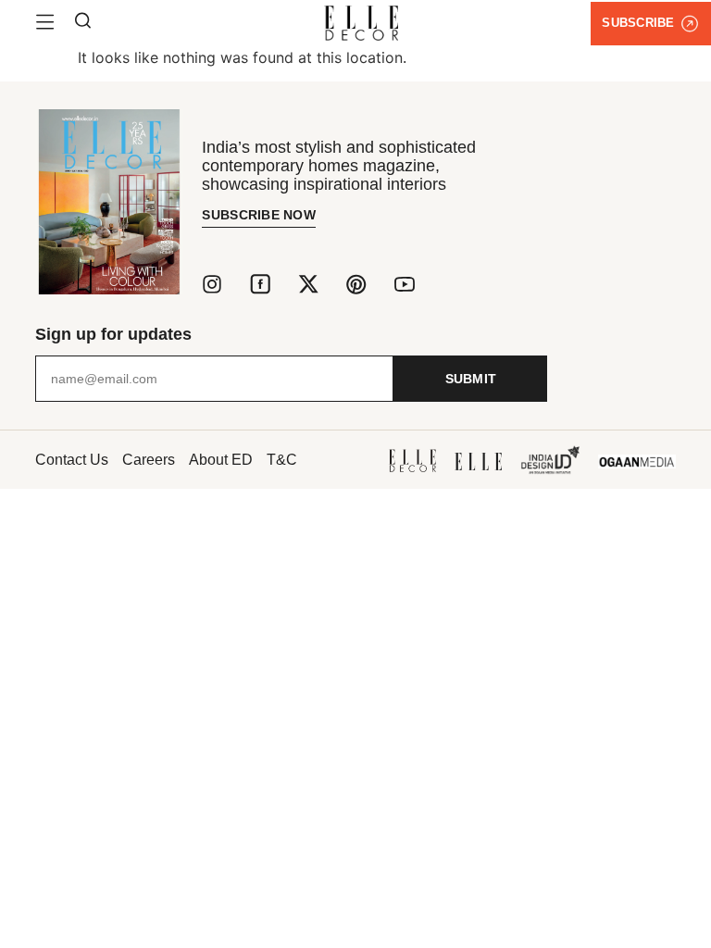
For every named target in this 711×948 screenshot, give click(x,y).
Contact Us (71, 460)
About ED (221, 460)
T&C (282, 460)
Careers (148, 460)
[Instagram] (212, 284)
